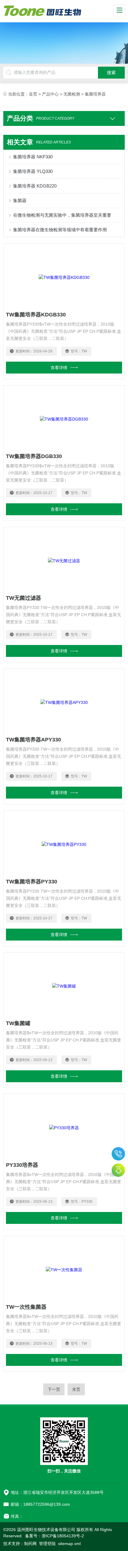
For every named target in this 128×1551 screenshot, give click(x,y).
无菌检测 (71, 94)
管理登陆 (47, 1543)
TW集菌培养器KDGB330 (36, 315)
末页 (76, 1389)
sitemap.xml (69, 1543)
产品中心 (50, 94)
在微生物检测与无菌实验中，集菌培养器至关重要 (62, 215)
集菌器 (19, 200)
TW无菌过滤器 (23, 598)
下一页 (54, 1389)
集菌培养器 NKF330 (33, 156)
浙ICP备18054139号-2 (63, 1535)
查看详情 (59, 367)
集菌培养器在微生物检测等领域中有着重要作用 (60, 229)
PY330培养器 (22, 1165)
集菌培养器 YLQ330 (33, 171)
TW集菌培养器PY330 (31, 882)
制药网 (30, 1543)
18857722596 (118, 1153)
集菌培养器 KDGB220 (35, 185)
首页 (33, 94)
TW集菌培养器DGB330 (34, 456)
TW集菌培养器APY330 (33, 740)
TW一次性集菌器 (26, 1307)
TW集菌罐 (18, 1023)
